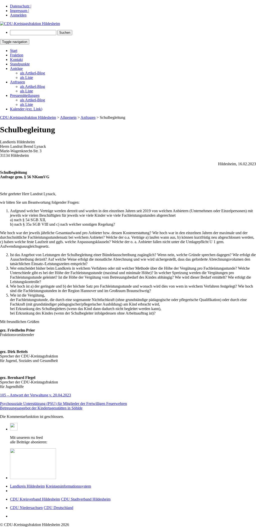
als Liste (26, 77)
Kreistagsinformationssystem (68, 486)
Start (13, 50)
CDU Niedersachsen (26, 508)
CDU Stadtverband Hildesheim (85, 499)
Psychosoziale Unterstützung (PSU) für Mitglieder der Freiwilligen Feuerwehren (63, 403)
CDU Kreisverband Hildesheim (35, 499)
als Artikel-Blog (32, 73)
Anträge (16, 68)
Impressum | (19, 10)
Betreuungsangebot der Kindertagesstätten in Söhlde (41, 408)
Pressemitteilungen (25, 95)
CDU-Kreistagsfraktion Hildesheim (28, 117)
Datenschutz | (20, 6)
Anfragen (17, 82)
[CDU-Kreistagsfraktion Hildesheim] (30, 23)
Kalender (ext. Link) (26, 109)
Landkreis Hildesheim (27, 486)
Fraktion (16, 55)
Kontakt (16, 59)
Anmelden (18, 15)
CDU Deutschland (58, 508)
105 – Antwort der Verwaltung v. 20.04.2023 (35, 395)
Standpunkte (20, 64)
